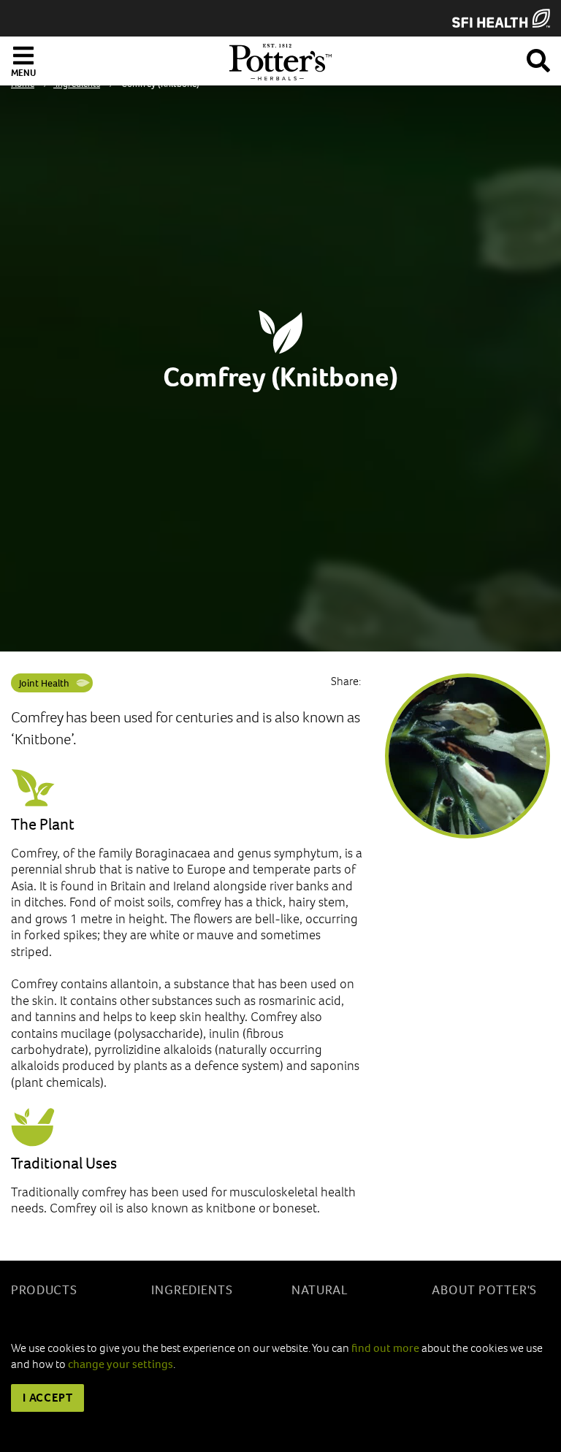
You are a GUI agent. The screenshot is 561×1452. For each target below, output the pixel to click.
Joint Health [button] (44, 683)
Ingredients (192, 1290)
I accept (47, 1397)
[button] (538, 58)
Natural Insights (320, 1298)
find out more (385, 1348)
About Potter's (484, 1290)
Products (44, 1290)
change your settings (120, 1364)
